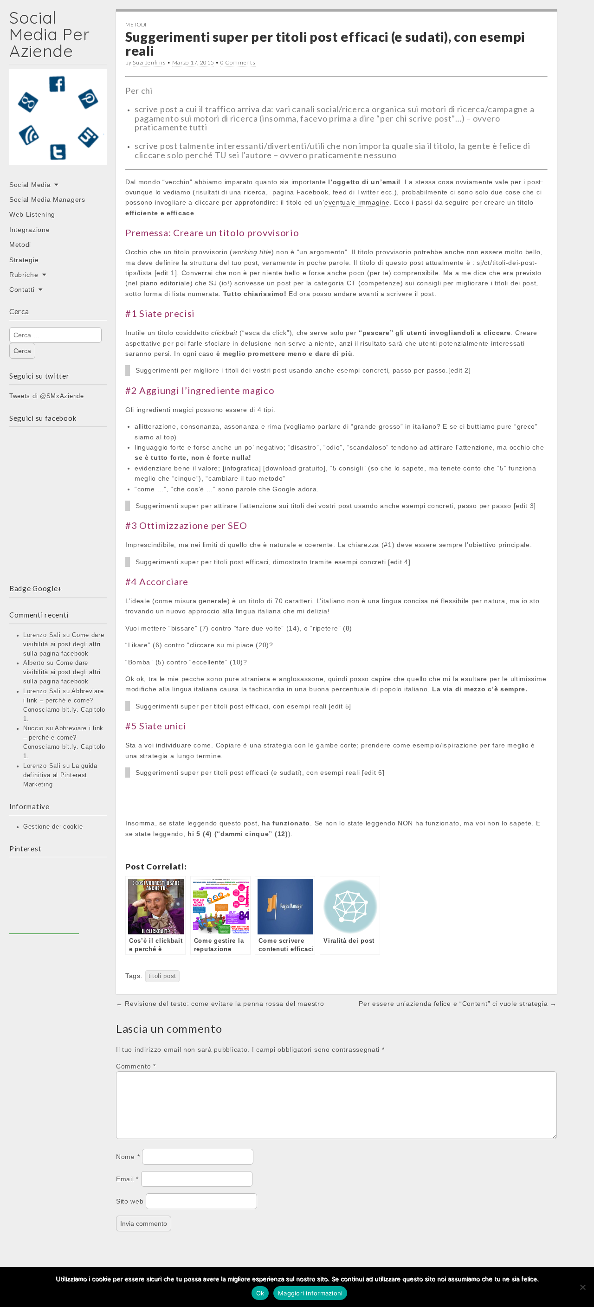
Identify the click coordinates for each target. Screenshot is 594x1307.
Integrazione (29, 229)
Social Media (30, 184)
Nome (128, 1156)
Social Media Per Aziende (49, 34)
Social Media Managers (47, 199)
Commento (136, 1066)
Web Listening (32, 214)
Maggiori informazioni (310, 1293)
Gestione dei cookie (53, 827)
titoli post (162, 976)
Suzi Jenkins (149, 62)
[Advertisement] (44, 899)
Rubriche (24, 274)
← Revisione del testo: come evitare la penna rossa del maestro (220, 1003)
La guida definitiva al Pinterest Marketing (60, 775)
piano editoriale (165, 283)
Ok (260, 1293)
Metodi (20, 244)
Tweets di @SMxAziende (46, 396)
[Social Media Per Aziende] (58, 123)
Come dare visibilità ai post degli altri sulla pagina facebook (63, 644)
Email (127, 1179)
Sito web (130, 1201)
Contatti (22, 289)
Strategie (24, 260)
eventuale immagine (357, 202)
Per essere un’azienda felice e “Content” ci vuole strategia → (458, 1003)
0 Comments (238, 62)
